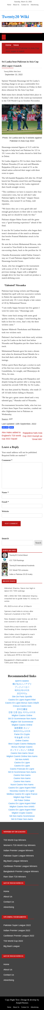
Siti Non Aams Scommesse (22, 816)
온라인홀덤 (22, 709)
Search (5, 538)
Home (9, 5)
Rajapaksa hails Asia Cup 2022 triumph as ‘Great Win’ (32, 436)
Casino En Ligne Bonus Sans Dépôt (22, 703)
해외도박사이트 (22, 690)
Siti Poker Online (22, 800)
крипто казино (22, 681)
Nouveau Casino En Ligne (22, 791)
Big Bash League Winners (16, 861)
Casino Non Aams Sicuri (22, 753)
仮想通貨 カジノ (22, 728)
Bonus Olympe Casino (22, 747)
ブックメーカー (22, 687)
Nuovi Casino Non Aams (22, 784)
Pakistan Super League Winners (19, 856)
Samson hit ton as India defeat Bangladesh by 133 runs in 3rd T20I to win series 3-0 (20, 644)
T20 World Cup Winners (15, 840)
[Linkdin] (26, 8)
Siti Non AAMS (22, 759)
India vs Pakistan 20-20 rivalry (21, 574)
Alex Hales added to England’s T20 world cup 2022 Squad (11, 435)
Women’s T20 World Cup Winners (19, 845)
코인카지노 (22, 693)
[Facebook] (16, 8)
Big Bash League (12, 946)
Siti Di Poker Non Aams (22, 819)
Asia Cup (5, 427)
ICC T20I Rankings (16, 560)
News (11, 427)
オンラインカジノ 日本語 (22, 750)
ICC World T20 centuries (18, 570)
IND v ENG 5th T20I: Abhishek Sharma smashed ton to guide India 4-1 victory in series (21, 598)
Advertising (34, 5)
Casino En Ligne (22, 762)
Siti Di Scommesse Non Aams (22, 718)
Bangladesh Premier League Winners (21, 871)
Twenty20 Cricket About (18, 555)
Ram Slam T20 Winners (15, 877)
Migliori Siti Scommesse (22, 722)
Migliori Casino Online (22, 715)
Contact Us (25, 5)
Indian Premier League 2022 (17, 930)
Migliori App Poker (22, 797)
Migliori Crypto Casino (22, 813)
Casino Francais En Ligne (22, 769)
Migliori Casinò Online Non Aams (22, 756)
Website (5, 511)
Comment (7, 460)
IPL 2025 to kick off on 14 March (18, 606)
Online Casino (22, 740)
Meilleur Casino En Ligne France (22, 794)
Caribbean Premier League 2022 (19, 936)
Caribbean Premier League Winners (20, 866)
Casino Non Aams (22, 775)
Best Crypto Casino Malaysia (22, 744)
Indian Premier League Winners (18, 850)
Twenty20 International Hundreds (21, 565)
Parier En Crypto (22, 734)
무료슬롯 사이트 (22, 737)
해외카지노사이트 (22, 731)
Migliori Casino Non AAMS (22, 806)
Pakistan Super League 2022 (17, 925)
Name (5, 492)
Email (5, 502)
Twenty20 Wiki (15, 16)
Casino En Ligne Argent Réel (22, 700)
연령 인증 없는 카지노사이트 (22, 712)
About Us (16, 5)
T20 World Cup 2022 (13, 941)
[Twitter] (20, 8)
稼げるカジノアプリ (22, 684)
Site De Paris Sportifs (22, 696)
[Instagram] (23, 8)
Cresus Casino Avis (22, 706)
